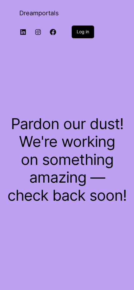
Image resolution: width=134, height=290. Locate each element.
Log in (83, 31)
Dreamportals (39, 13)
